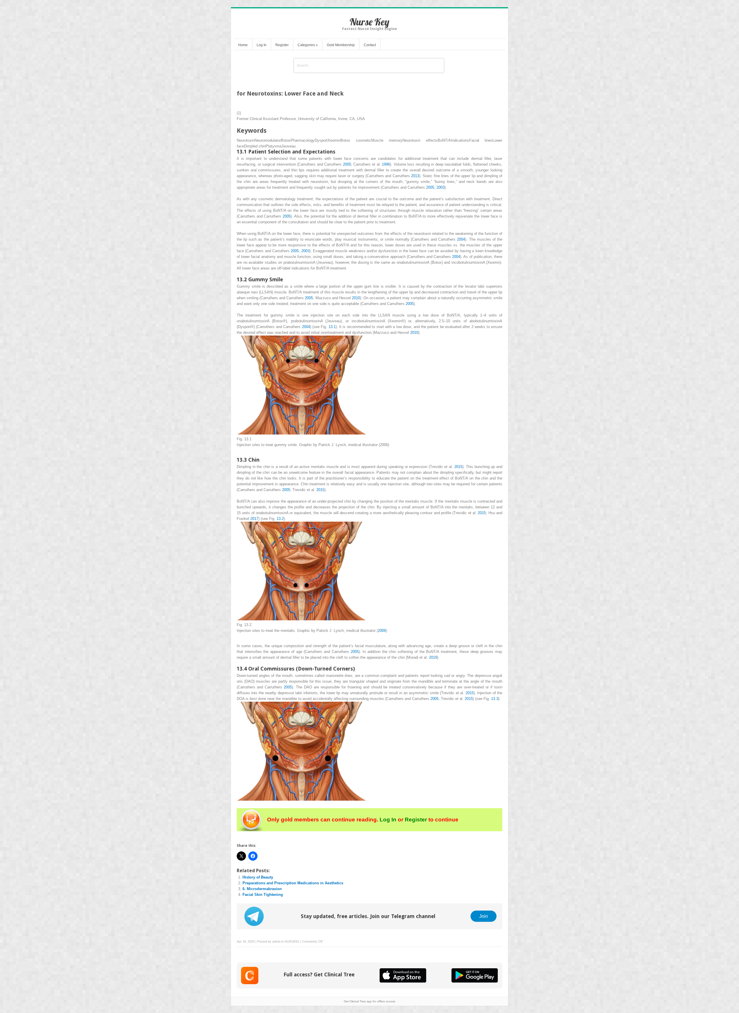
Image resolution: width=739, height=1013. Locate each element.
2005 (347, 164)
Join (483, 916)
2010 (356, 298)
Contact (370, 45)
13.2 (280, 518)
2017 (254, 518)
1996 (386, 164)
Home (243, 45)
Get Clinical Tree (355, 1001)
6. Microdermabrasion (262, 889)
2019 (433, 657)
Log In (261, 45)
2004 (461, 239)
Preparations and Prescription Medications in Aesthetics (292, 883)
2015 (458, 467)
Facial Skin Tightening (262, 894)
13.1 (332, 327)
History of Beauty (257, 877)
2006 (382, 630)
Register (282, 45)
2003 (440, 187)
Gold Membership (341, 45)
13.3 (494, 698)
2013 (415, 176)
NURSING (292, 941)
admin (276, 941)
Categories (308, 45)
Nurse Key (369, 22)
